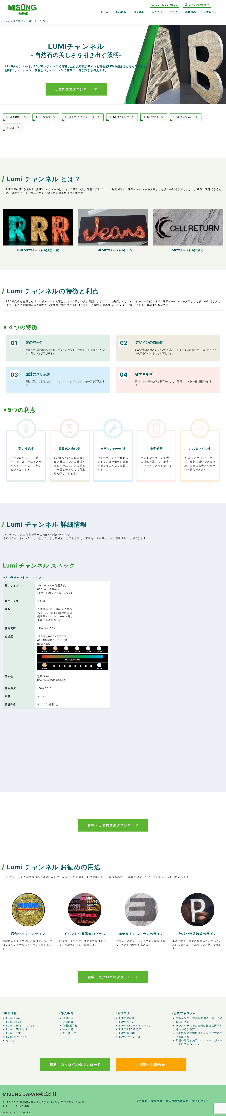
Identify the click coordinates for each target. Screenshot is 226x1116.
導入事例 (139, 12)
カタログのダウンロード (74, 89)
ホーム (104, 12)
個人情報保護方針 (177, 1100)
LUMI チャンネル (183, 117)
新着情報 (156, 1100)
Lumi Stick (13, 1032)
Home (6, 21)
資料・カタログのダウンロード (113, 825)
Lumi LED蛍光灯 (17, 1029)
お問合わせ (210, 12)
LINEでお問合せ (199, 4)
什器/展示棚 (70, 1025)
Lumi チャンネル (17, 1036)
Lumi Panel (14, 1018)
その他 (10, 127)
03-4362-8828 (167, 4)
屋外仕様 (68, 1029)
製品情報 (18, 21)
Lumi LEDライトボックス (22, 1025)
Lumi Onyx (13, 1021)
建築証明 (68, 1018)
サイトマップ (200, 1100)
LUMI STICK (151, 117)
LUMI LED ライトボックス (80, 117)
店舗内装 (68, 1021)
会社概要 (190, 12)
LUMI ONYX (43, 117)
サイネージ (69, 1032)
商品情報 (121, 12)
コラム (174, 12)
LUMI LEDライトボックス (135, 1025)
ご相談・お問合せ (150, 1064)
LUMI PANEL (14, 117)
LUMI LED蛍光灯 (119, 117)
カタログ (157, 12)
